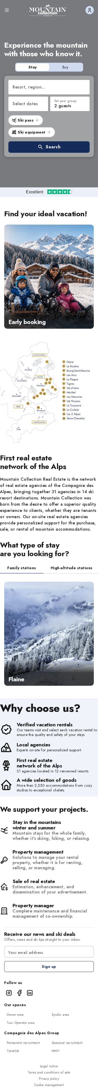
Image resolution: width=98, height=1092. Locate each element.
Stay (32, 67)
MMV (56, 1051)
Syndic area (60, 1014)
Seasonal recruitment (67, 1042)
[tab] (21, 567)
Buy (65, 67)
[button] (49, 147)
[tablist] (49, 568)
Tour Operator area (20, 1022)
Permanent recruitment (23, 1042)
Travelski (13, 1051)
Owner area (15, 1014)
